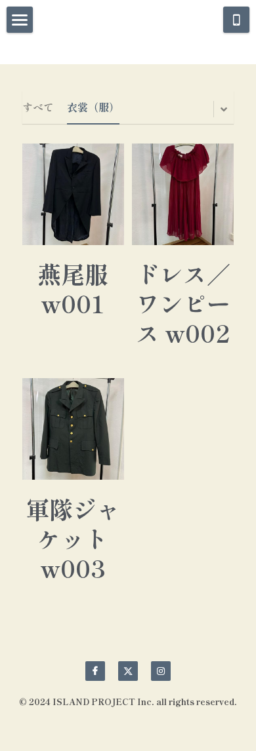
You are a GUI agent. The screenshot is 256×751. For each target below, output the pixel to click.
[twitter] (128, 671)
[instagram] (161, 671)
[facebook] (95, 671)
